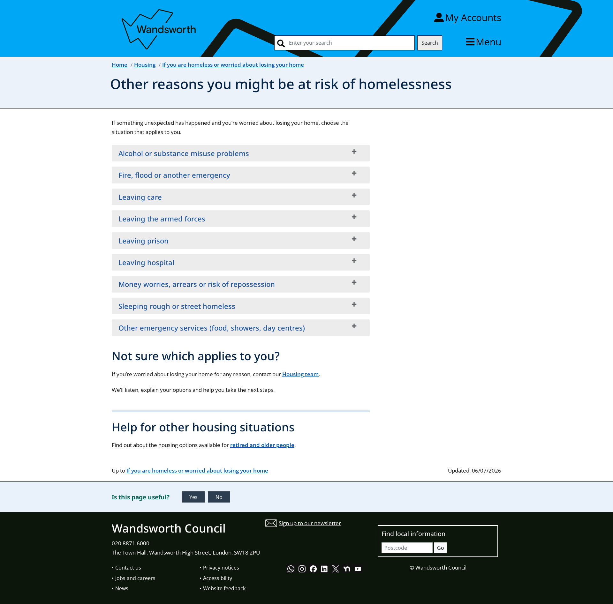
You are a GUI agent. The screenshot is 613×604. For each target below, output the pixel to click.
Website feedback (224, 588)
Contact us (128, 567)
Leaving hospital (146, 262)
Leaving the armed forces (161, 218)
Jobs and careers (135, 578)
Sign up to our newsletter (310, 523)
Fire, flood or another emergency (174, 175)
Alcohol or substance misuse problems (183, 153)
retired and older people (262, 445)
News (121, 588)
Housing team (300, 374)
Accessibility (217, 578)
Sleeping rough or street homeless (176, 306)
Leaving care (140, 197)
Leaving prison (143, 240)
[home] (160, 28)
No (219, 497)
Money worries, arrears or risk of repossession (196, 284)
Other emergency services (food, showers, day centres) (211, 327)
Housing (144, 64)
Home (119, 64)
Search (429, 42)
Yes (193, 497)
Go (440, 547)
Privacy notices (221, 567)
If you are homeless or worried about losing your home (233, 64)
